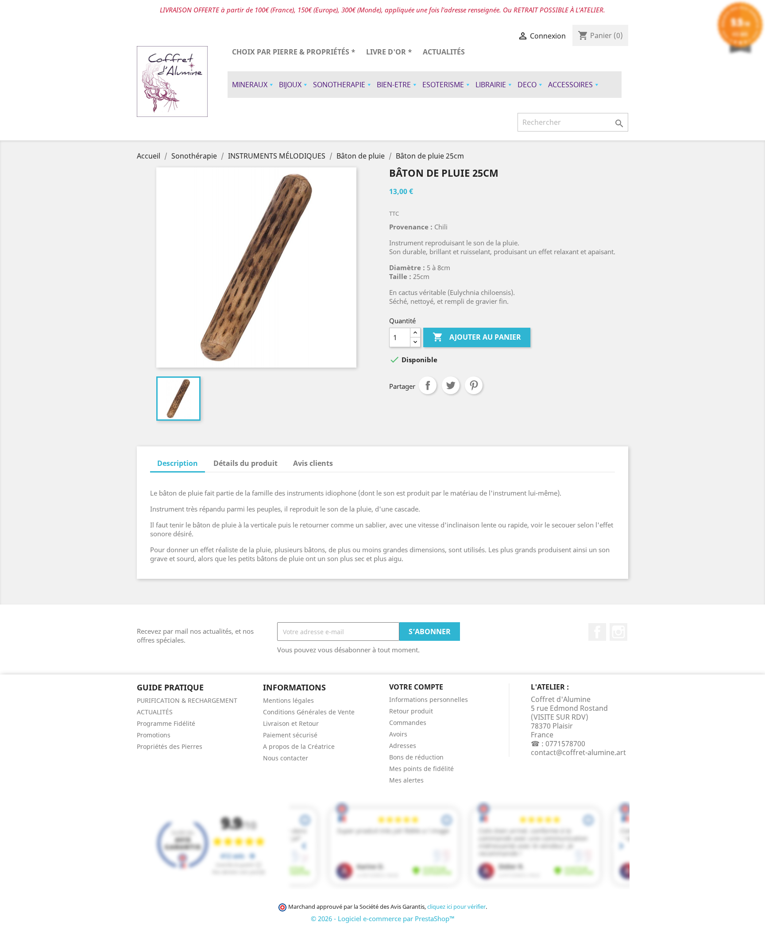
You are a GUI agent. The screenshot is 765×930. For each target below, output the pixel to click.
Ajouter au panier (477, 337)
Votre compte (416, 687)
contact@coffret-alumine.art (578, 752)
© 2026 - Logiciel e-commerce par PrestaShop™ (383, 918)
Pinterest (474, 385)
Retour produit (411, 711)
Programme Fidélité (166, 723)
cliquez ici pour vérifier (456, 907)
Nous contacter (285, 758)
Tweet (451, 385)
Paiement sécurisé (290, 735)
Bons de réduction (416, 757)
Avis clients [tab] (313, 463)
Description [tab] (177, 463)
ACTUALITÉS (444, 52)
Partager (428, 385)
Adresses (402, 745)
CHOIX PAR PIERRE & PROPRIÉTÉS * (293, 52)
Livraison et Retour (291, 723)
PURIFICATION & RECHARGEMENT (187, 700)
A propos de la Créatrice (299, 746)
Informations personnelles (428, 699)
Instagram (618, 632)
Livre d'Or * (389, 52)
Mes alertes (406, 780)
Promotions (153, 735)
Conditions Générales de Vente (309, 712)
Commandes (407, 722)
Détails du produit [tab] (245, 463)
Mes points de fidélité (421, 768)
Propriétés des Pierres (169, 746)
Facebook (597, 632)
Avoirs (398, 734)
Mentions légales (288, 700)
